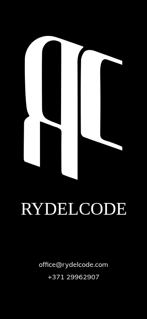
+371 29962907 (74, 277)
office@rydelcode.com (73, 264)
